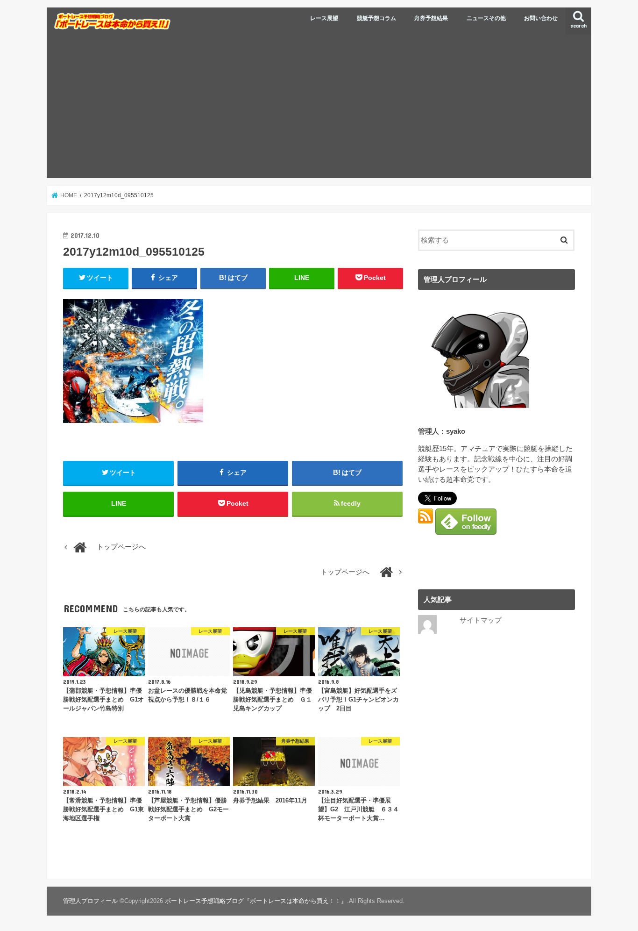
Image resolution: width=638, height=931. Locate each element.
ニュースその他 (486, 18)
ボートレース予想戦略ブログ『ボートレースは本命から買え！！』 (256, 900)
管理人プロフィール (90, 900)
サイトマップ (481, 620)
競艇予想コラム (376, 18)
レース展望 (324, 18)
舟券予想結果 (431, 18)
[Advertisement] (319, 108)
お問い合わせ (541, 18)
